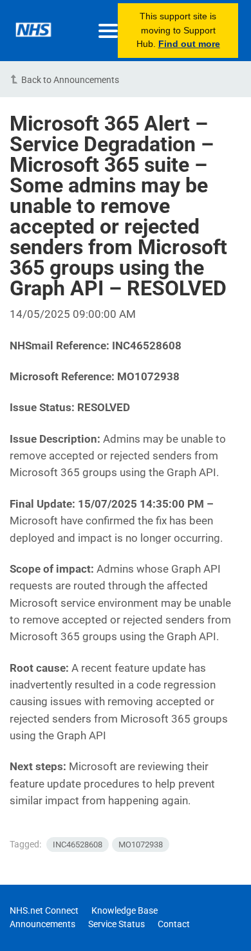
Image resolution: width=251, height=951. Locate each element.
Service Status (116, 924)
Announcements (42, 924)
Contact (174, 924)
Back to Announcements (70, 80)
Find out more (189, 44)
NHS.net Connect (44, 910)
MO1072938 (140, 844)
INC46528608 (77, 844)
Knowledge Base (124, 910)
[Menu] (108, 31)
